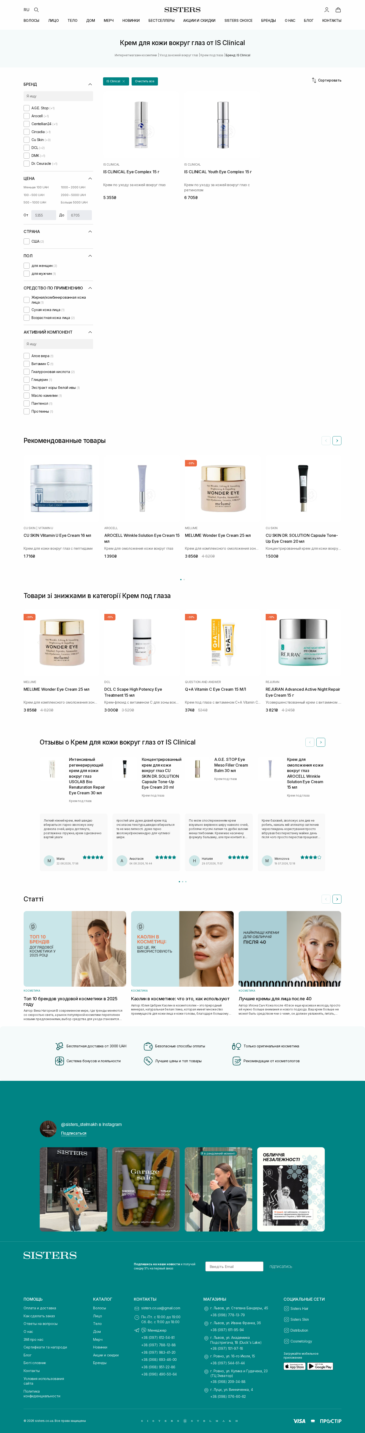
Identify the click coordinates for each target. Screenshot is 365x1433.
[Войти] (327, 9)
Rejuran (272, 682)
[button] (116, 81)
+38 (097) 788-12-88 (158, 1345)
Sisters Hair (299, 1308)
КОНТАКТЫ (331, 20)
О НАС (290, 20)
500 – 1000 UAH (35, 202)
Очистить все (145, 81)
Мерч (97, 1339)
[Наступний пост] (317, 1189)
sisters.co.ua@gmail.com (160, 1308)
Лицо (97, 1316)
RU (27, 9)
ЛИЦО (53, 20)
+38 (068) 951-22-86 (158, 1367)
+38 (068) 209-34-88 (228, 1381)
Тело (97, 1323)
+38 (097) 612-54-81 (158, 1337)
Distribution (299, 1330)
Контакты (32, 1371)
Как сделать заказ (39, 1316)
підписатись (281, 1266)
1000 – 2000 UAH (73, 187)
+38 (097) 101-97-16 (226, 1348)
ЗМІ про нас (33, 1339)
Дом (97, 1331)
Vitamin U (45, 528)
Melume (191, 528)
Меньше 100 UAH (36, 187)
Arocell (111, 528)
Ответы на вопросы (41, 1323)
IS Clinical (111, 164)
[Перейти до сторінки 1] (181, 579)
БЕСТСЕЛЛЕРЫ (161, 20)
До (61, 215)
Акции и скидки (106, 1355)
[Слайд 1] (179, 881)
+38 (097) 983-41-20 (158, 1352)
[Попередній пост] (48, 1189)
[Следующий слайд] (336, 440)
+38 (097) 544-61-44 (227, 1363)
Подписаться (73, 1133)
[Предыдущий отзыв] (309, 742)
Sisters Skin (300, 1319)
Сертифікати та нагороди (45, 1347)
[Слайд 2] (182, 881)
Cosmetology (301, 1341)
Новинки (100, 1347)
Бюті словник (35, 1363)
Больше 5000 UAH (74, 202)
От (26, 215)
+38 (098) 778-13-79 (227, 1315)
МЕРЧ (108, 20)
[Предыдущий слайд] (326, 440)
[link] (338, 9)
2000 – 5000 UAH (73, 195)
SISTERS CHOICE (238, 20)
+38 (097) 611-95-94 (227, 1330)
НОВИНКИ (131, 20)
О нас (28, 1331)
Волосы (99, 1308)
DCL (107, 682)
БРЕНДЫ (268, 20)
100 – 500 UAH (34, 195)
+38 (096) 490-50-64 (159, 1374)
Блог (27, 1355)
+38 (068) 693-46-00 (159, 1359)
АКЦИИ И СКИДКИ (199, 20)
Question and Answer (203, 682)
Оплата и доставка (40, 1308)
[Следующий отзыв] (320, 742)
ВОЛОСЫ (31, 20)
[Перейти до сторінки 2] (184, 579)
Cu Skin (29, 528)
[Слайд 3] (185, 881)
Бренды (100, 1363)
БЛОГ (308, 20)
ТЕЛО (72, 20)
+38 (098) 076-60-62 (228, 1396)
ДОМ (90, 20)
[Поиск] (36, 9)
